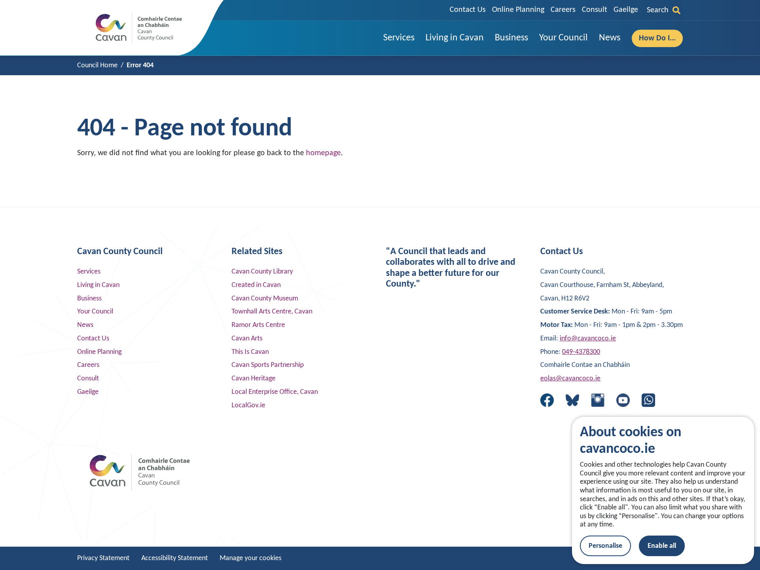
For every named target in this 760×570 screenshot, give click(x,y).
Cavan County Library (262, 272)
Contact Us (468, 10)
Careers (563, 10)
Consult (594, 10)
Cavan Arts (247, 338)
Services (89, 272)
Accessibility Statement (174, 558)
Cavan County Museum (265, 298)
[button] (399, 38)
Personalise (605, 546)
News (85, 325)
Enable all (662, 546)
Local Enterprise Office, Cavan (275, 392)
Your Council (95, 311)
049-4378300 (581, 352)
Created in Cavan (256, 285)
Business (89, 298)
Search (658, 10)
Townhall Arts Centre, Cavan (272, 311)
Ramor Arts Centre (258, 325)
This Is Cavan (250, 352)
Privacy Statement (103, 558)
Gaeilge (626, 10)
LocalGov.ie (248, 405)
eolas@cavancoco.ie (570, 378)
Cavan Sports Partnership (268, 365)
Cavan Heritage (254, 378)
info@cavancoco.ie (588, 338)
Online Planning (518, 10)
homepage (323, 153)
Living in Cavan (98, 285)
